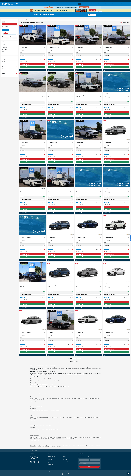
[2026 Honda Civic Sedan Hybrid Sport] (116, 177)
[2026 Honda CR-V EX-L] (116, 130)
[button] (96, 1)
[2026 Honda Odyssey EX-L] (32, 130)
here (46, 429)
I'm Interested (24, 66)
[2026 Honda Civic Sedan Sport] (116, 82)
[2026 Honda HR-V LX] (32, 35)
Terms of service (51, 462)
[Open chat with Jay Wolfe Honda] (128, 473)
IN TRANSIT (43, 188)
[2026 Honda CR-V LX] (88, 35)
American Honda (51, 464)
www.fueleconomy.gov (40, 399)
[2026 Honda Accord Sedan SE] (32, 82)
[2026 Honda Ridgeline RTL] (60, 82)
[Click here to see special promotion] (65, 7)
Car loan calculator (51, 461)
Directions (50, 459)
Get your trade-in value (26, 64)
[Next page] (80, 358)
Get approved (65, 459)
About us (64, 456)
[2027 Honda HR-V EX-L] (88, 130)
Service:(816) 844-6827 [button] (35, 461)
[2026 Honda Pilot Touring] (60, 320)
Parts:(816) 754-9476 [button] (35, 462)
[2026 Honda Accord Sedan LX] (88, 177)
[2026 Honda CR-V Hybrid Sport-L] (116, 225)
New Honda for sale (51, 456)
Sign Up (89, 466)
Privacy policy (65, 461)
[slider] (2, 34)
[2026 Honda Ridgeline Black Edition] (32, 272)
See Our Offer (92, 14)
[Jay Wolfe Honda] (10, 4)
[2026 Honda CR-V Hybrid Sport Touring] (88, 82)
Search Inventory (79, 4)
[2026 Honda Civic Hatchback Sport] (60, 35)
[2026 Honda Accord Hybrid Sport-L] (88, 320)
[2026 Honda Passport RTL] (116, 35)
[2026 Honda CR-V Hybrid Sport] (60, 272)
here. (58, 429)
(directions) (75, 438)
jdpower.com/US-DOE (59, 446)
